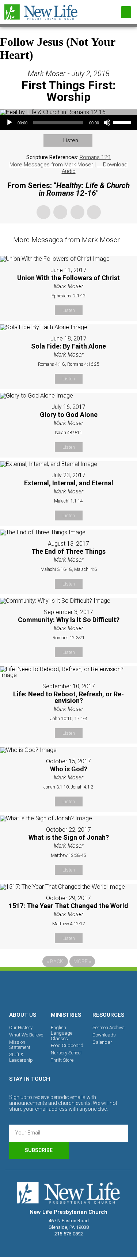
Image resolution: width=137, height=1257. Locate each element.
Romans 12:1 (95, 157)
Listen (70, 140)
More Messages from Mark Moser (51, 164)
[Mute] (107, 122)
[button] (126, 12)
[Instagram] (68, 989)
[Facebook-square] (43, 989)
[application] (68, 122)
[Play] (9, 122)
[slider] (123, 121)
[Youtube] (94, 989)
